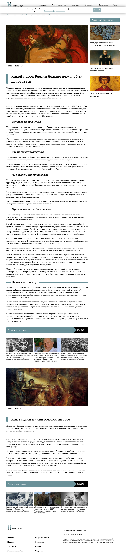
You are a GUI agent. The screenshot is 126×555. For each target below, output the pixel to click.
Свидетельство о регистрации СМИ (74, 531)
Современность (59, 5)
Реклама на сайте (15, 551)
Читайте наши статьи (46, 330)
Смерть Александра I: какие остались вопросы (101, 69)
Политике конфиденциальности (54, 11)
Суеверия (89, 5)
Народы (75, 5)
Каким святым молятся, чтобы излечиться (102, 95)
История (43, 5)
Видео (38, 546)
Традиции (103, 5)
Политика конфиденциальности (73, 534)
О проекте (39, 551)
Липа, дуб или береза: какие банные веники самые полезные (103, 44)
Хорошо (97, 10)
